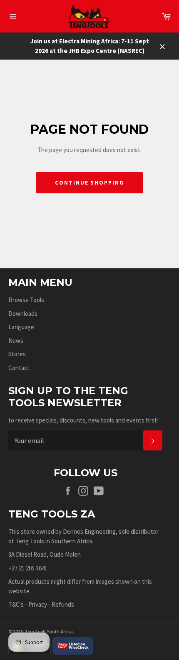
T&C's (16, 604)
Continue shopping (89, 182)
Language (21, 327)
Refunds (63, 604)
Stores (17, 354)
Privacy (37, 604)
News (15, 341)
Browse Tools (26, 300)
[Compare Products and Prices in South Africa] (73, 645)
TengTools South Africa (49, 631)
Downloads (22, 314)
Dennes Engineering (89, 531)
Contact (19, 368)
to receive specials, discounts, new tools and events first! (83, 420)
